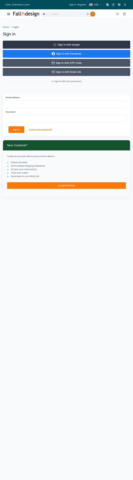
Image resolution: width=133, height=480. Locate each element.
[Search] (92, 14)
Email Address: (13, 97)
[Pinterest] (107, 4)
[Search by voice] (87, 14)
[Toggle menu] (9, 14)
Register (81, 4)
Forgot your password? (40, 129)
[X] (125, 4)
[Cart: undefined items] (124, 14)
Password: (11, 112)
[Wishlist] (117, 14)
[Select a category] (45, 14)
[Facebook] (119, 4)
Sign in (72, 4)
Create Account (66, 185)
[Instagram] (113, 4)
